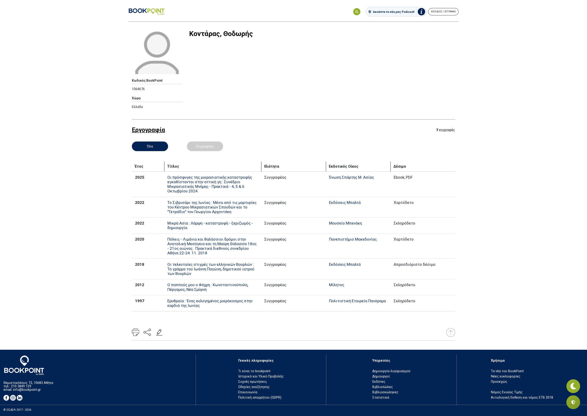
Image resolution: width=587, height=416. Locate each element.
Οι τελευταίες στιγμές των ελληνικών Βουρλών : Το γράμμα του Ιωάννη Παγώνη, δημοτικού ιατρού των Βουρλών (210, 269)
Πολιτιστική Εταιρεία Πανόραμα (357, 301)
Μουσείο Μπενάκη (345, 223)
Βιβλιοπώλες (382, 387)
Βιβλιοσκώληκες (385, 392)
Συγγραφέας (205, 146)
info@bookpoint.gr (27, 390)
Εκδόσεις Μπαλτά (345, 202)
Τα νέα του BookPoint (507, 371)
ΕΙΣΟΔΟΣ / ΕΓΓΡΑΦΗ (443, 11)
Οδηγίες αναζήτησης (254, 387)
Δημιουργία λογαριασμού (391, 371)
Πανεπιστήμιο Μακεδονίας (353, 239)
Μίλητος (336, 285)
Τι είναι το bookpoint (254, 371)
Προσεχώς (499, 382)
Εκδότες (378, 382)
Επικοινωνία (247, 392)
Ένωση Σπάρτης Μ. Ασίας (351, 177)
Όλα (150, 146)
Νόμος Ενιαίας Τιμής (507, 392)
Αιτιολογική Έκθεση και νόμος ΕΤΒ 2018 (522, 397)
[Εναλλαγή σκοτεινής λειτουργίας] (573, 386)
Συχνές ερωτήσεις (252, 382)
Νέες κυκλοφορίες (505, 376)
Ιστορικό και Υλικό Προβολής (261, 376)
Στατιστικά (380, 397)
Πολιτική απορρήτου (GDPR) (259, 397)
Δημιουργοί (381, 376)
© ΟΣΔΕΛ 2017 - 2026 (17, 409)
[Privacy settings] (573, 402)
